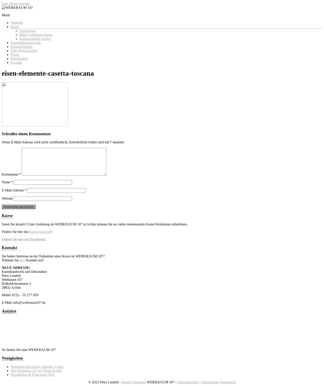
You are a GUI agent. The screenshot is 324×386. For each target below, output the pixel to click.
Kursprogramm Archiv (35, 39)
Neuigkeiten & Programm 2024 (32, 375)
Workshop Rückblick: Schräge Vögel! (37, 367)
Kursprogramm (39, 232)
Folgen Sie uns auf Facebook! (24, 239)
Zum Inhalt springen (16, 4)
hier (22, 260)
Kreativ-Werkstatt (133, 382)
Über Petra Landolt (24, 50)
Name (7, 182)
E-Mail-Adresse (14, 190)
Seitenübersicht (187, 382)
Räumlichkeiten (21, 47)
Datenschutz (209, 382)
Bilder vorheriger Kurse (35, 35)
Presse (15, 54)
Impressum (228, 382)
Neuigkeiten (19, 58)
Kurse (15, 26)
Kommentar (11, 174)
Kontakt (16, 62)
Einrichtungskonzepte (26, 43)
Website (7, 198)
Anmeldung (27, 31)
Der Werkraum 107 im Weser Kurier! (36, 371)
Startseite (17, 22)
